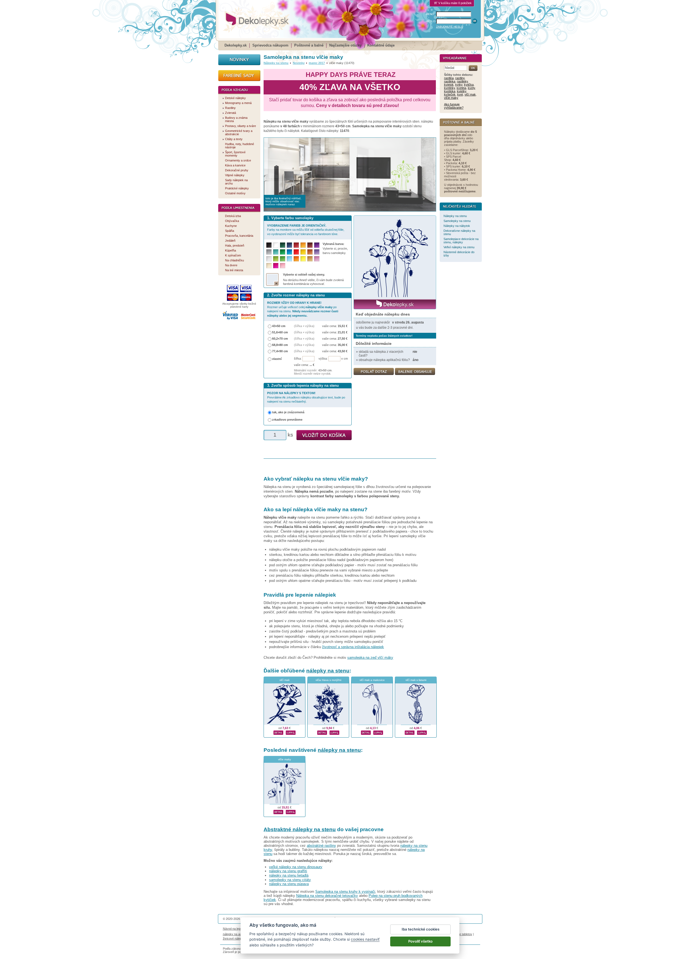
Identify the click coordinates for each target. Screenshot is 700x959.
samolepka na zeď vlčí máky (370, 657)
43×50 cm (278, 326)
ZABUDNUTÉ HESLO (449, 26)
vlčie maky (284, 759)
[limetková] (276, 259)
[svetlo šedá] (269, 259)
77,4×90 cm (280, 351)
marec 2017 (317, 63)
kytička (469, 84)
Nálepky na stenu (276, 63)
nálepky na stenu (327, 671)
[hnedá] (310, 245)
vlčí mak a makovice (372, 679)
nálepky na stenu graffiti (288, 871)
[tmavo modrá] (289, 245)
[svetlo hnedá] (310, 259)
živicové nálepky (234, 938)
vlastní (277, 358)
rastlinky (462, 81)
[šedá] (269, 252)
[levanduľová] (317, 252)
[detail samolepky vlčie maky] (278, 811)
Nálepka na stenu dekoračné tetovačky (327, 896)
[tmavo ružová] (276, 265)
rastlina (449, 78)
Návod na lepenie (234, 928)
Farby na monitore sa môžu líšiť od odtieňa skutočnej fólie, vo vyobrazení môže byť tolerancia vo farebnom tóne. (305, 230)
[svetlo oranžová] (296, 259)
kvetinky (449, 87)
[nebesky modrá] (289, 252)
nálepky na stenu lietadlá (288, 875)
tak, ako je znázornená (288, 412)
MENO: (430, 14)
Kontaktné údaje (381, 45)
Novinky (299, 63)
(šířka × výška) (304, 326)
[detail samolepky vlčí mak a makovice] (366, 731)
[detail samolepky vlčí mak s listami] (410, 731)
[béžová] (269, 265)
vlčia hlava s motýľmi (328, 679)
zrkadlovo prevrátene (287, 419)
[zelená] (282, 252)
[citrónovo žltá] (303, 259)
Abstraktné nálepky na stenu (300, 829)
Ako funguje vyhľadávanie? (453, 106)
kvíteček (450, 94)
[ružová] (282, 265)
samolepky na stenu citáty (290, 880)
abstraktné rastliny (321, 846)
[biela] (276, 245)
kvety (471, 87)
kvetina (461, 87)
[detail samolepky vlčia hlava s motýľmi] (322, 731)
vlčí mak (284, 679)
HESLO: (431, 21)
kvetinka (449, 91)
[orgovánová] (317, 259)
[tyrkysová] (276, 252)
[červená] (296, 252)
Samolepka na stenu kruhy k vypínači (345, 891)
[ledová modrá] (289, 259)
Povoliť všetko (420, 941)
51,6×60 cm (280, 332)
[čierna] (269, 245)
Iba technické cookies (420, 929)
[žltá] (303, 252)
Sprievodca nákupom (270, 45)
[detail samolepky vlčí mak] (278, 731)
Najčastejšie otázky (345, 45)
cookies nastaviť (365, 939)
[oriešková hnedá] (310, 252)
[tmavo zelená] (282, 245)
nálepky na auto (233, 934)
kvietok (449, 84)
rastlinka (449, 81)
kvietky (461, 91)
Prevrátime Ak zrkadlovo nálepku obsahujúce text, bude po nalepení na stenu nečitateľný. (306, 397)
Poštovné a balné (308, 45)
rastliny (460, 78)
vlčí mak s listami (416, 679)
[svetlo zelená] (282, 259)
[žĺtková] (303, 245)
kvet (460, 94)
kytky (458, 84)
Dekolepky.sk (235, 45)
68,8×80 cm (280, 344)
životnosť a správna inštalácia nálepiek (353, 647)
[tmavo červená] (296, 245)
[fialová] (317, 245)
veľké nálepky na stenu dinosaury (295, 867)
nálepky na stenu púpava (289, 884)
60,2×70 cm (280, 338)
